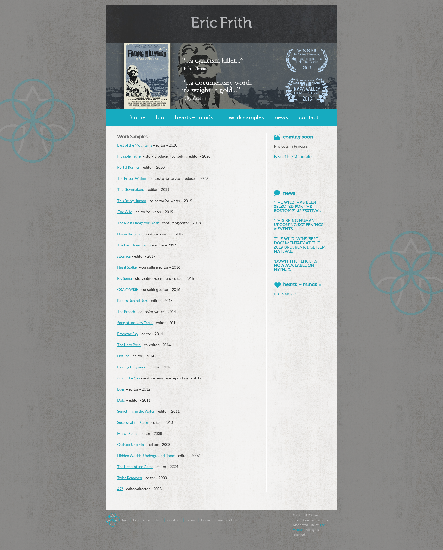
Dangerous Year (146, 223)
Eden (121, 389)
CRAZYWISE (127, 289)
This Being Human (131, 201)
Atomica (124, 256)
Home (137, 117)
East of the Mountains (134, 145)
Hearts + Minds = (196, 117)
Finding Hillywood (131, 367)
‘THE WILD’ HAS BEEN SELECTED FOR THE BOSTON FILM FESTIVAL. (298, 206)
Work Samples (246, 117)
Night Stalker (127, 267)
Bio (160, 117)
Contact (308, 117)
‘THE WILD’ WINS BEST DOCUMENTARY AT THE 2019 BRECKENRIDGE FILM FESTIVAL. (299, 245)
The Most (124, 223)
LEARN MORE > (285, 294)
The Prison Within (131, 178)
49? (120, 489)
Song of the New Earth (135, 323)
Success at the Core (132, 422)
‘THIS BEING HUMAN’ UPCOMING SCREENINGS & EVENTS (298, 224)
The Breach (126, 312)
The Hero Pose (129, 345)
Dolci (121, 400)
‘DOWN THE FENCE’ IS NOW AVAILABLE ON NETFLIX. (295, 265)
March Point (127, 433)
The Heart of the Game (135, 467)
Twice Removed (129, 478)
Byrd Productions (221, 24)
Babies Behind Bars (132, 300)
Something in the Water (136, 411)
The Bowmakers (130, 190)
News (281, 117)
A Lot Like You (128, 378)
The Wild (124, 212)
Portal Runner (128, 167)
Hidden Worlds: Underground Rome (146, 456)
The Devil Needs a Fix (134, 245)
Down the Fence (130, 234)
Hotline (123, 356)
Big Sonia (124, 278)
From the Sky (127, 334)
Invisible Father (129, 156)
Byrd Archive (228, 520)
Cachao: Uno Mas (131, 444)
